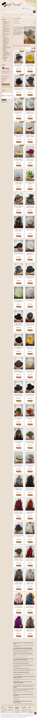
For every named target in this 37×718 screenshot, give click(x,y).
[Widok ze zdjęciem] (32, 48)
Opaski (4, 37)
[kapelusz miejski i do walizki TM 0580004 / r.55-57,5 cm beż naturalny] (18, 457)
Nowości (4, 58)
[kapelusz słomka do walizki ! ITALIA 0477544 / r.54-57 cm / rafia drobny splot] (18, 363)
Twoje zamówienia (11, 709)
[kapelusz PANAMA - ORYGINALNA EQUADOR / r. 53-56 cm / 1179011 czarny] (18, 387)
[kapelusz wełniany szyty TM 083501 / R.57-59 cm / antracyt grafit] (30, 269)
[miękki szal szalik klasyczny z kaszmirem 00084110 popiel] (18, 481)
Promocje (5, 59)
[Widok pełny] (34, 48)
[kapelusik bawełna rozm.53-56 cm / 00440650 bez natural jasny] (30, 246)
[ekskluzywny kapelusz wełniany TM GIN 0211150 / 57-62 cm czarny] (30, 387)
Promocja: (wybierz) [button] (17, 23)
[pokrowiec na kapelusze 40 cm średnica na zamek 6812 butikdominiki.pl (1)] (30, 316)
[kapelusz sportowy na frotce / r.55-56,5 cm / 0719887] (18, 410)
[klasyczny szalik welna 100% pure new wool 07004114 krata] (18, 222)
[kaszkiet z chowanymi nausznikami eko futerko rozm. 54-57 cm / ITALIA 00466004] (18, 552)
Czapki (4, 27)
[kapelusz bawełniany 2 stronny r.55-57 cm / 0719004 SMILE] (30, 340)
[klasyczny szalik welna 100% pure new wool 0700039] (18, 434)
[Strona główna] (12, 4)
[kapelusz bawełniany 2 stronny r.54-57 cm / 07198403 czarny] (30, 81)
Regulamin (3, 711)
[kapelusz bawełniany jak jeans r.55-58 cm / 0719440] (30, 410)
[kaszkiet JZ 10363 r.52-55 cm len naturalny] (30, 222)
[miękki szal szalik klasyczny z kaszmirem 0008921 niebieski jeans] (30, 599)
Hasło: (3, 95)
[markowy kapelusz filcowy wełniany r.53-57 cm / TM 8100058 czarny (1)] (18, 81)
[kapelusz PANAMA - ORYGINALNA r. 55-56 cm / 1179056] (18, 57)
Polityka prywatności (25, 710)
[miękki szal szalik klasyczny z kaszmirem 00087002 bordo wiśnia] (30, 552)
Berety (4, 36)
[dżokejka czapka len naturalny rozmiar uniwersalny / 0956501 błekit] (18, 175)
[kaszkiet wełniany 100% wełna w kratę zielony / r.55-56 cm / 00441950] (30, 434)
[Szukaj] (34, 12)
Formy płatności (17, 710)
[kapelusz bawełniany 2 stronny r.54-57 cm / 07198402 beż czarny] (18, 104)
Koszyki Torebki (6, 52)
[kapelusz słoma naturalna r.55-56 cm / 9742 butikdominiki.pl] (18, 128)
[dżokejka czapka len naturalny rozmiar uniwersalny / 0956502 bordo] (30, 151)
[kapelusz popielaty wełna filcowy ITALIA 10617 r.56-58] (18, 528)
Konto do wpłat (17, 711)
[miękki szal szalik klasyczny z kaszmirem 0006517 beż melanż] (30, 575)
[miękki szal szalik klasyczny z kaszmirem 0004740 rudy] (30, 504)
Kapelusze (5, 21)
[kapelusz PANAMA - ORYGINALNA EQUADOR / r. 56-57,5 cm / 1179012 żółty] (30, 57)
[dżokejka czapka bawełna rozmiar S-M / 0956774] (18, 246)
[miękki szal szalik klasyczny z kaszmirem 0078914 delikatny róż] (18, 599)
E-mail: (3, 92)
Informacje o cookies (25, 709)
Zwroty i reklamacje (4, 709)
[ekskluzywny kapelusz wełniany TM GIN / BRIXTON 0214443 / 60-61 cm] (18, 316)
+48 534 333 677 (6, 73)
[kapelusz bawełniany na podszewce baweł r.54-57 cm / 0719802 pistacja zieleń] (18, 293)
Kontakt (30, 709)
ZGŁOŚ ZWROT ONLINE (5, 84)
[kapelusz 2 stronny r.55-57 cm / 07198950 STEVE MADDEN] (30, 175)
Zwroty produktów (4, 710)
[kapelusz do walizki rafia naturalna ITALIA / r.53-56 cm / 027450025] (18, 199)
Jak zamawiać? (24, 711)
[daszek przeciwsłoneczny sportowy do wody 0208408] (30, 457)
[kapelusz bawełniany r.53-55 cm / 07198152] (30, 293)
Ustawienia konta (10, 710)
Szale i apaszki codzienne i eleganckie (5, 45)
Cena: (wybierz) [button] (16, 20)
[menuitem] (6, 15)
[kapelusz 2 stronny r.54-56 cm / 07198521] (18, 269)
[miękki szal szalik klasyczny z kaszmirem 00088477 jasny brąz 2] (18, 575)
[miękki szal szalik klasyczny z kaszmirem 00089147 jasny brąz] (30, 622)
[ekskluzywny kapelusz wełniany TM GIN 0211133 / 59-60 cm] (18, 340)
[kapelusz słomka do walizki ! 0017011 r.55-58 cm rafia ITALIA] (30, 363)
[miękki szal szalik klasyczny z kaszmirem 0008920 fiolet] (18, 622)
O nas (29, 710)
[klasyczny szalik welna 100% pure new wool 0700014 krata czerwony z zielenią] (18, 504)
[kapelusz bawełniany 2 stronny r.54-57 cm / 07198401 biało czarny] (30, 104)
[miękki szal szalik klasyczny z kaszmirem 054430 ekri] (30, 528)
